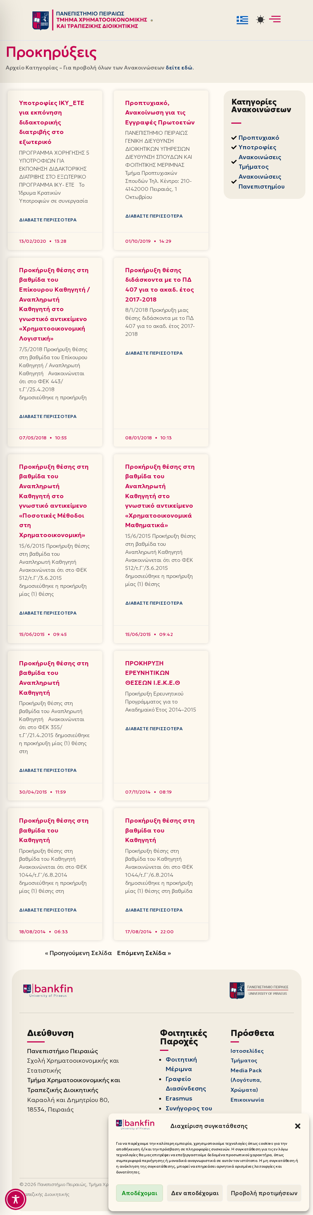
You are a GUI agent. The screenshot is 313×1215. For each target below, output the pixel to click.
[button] (298, 1126)
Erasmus (179, 1098)
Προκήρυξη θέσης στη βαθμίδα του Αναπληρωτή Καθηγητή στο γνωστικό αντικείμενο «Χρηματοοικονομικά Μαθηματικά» (160, 496)
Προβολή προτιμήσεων (264, 1193)
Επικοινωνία (247, 1099)
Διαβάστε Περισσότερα (47, 220)
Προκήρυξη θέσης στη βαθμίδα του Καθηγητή (54, 830)
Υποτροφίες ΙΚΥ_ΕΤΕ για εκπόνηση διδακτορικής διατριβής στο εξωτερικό (51, 122)
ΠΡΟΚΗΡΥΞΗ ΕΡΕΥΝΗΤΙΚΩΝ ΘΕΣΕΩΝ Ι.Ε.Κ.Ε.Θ (152, 672)
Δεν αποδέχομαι (195, 1193)
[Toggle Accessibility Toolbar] (16, 1199)
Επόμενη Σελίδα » (144, 953)
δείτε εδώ (179, 67)
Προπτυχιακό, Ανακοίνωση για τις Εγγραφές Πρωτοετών (160, 112)
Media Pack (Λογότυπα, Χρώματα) (246, 1080)
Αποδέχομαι (139, 1193)
